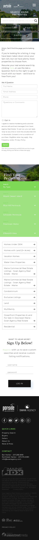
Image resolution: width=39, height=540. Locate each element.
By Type (7, 187)
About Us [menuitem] (6, 441)
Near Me (30, 28)
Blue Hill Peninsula (11, 205)
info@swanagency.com (11, 459)
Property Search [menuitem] (9, 433)
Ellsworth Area (9, 233)
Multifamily (9, 309)
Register (7, 350)
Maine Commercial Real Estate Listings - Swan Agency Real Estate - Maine (18, 271)
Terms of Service (20, 150)
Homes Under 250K (13, 244)
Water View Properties (14, 262)
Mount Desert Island (12, 196)
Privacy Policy (20, 140)
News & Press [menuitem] (7, 444)
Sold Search (20, 35)
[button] (35, 20)
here (12, 68)
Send (5, 145)
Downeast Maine (11, 224)
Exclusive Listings (12, 297)
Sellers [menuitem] (5, 438)
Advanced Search (10, 28)
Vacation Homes (11, 256)
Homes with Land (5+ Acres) (17, 250)
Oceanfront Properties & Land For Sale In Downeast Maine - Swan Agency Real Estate (18, 318)
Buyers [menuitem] (5, 436)
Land (6, 303)
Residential (9, 327)
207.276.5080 (23, 457)
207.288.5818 (18, 455)
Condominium (11, 291)
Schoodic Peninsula (12, 215)
